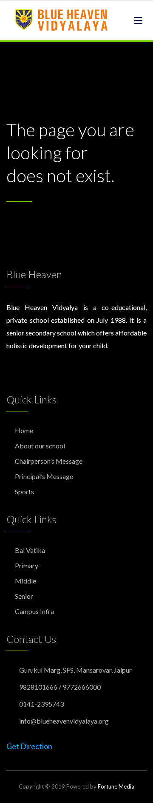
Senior (24, 596)
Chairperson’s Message (48, 461)
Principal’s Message (44, 476)
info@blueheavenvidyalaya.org (64, 721)
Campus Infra (34, 611)
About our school (40, 446)
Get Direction (29, 746)
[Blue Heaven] (62, 20)
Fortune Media (116, 786)
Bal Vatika (30, 550)
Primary (26, 565)
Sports (24, 491)
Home (24, 430)
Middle (25, 581)
